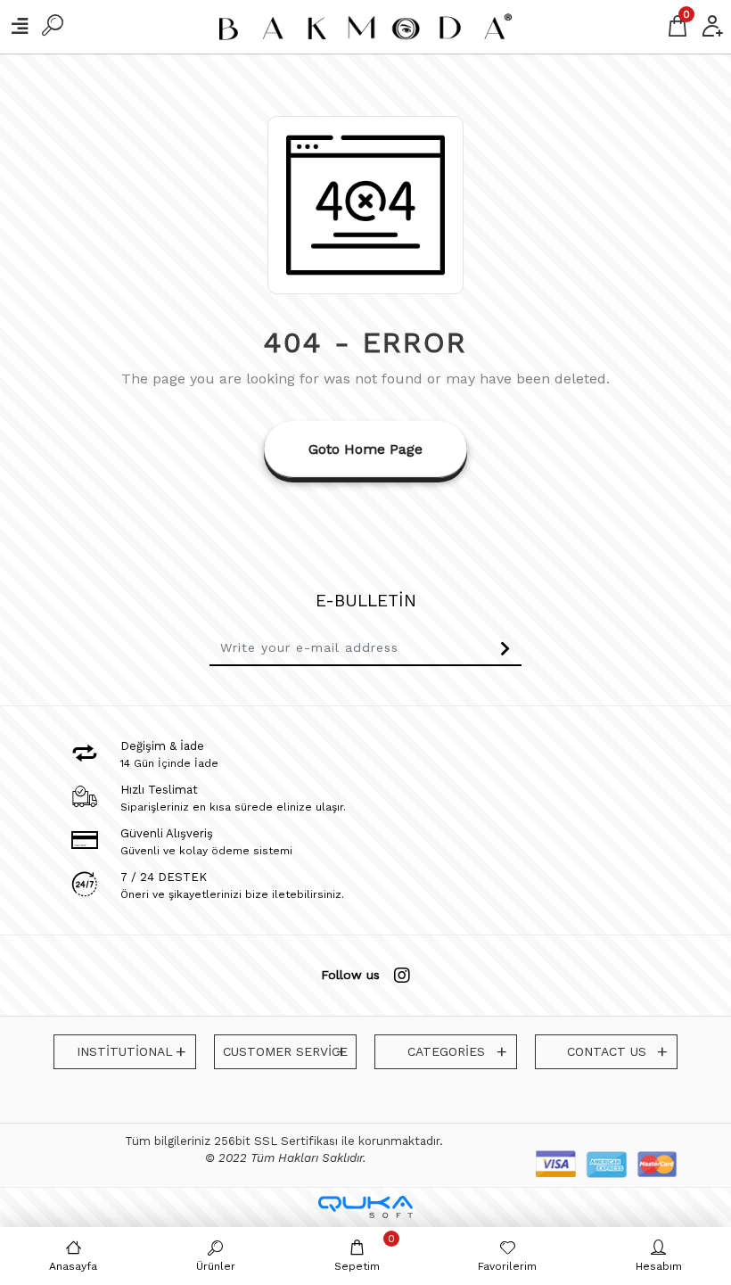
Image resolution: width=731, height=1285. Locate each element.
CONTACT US (606, 1051)
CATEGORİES (446, 1051)
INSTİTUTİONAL (125, 1051)
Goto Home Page (365, 449)
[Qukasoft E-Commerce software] (365, 1207)
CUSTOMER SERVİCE (285, 1051)
